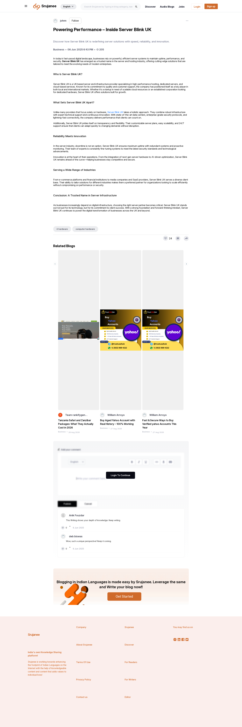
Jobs (182, 6)
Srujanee (34, 634)
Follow (75, 20)
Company (81, 627)
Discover (150, 6)
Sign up (211, 6)
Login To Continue (120, 475)
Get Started (124, 596)
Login (197, 6)
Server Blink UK (115, 112)
